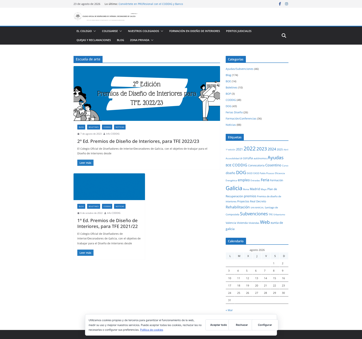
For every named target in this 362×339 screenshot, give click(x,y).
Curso (285, 165)
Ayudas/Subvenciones (239, 69)
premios (250, 196)
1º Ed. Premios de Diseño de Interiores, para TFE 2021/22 (107, 223)
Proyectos (243, 201)
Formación (276, 180)
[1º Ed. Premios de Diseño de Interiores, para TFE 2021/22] (109, 186)
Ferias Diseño (234, 112)
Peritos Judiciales (239, 31)
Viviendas (253, 223)
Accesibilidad (232, 158)
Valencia (231, 223)
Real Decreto (258, 201)
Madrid (255, 189)
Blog (120, 40)
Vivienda (242, 223)
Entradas (255, 180)
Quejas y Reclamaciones (94, 40)
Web (265, 222)
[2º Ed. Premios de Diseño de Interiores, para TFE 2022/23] (147, 93)
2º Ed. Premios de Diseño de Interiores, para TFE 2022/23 (138, 141)
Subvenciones (254, 214)
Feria (265, 179)
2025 (280, 149)
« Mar (229, 310)
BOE (228, 81)
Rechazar (242, 324)
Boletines (94, 127)
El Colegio (84, 31)
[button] (94, 31)
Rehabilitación (238, 207)
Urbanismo (279, 214)
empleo (244, 180)
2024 (272, 149)
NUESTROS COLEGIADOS (143, 31)
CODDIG (107, 127)
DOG (229, 106)
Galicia (234, 188)
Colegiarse (110, 31)
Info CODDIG (113, 133)
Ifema (246, 189)
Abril (286, 149)
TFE (271, 214)
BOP (228, 93)
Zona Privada (139, 40)
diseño (230, 173)
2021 (239, 149)
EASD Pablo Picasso (263, 173)
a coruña (246, 158)
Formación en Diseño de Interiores (194, 31)
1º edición (230, 149)
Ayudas (276, 157)
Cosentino (273, 165)
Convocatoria (256, 165)
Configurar (265, 324)
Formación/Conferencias (241, 118)
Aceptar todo (218, 324)
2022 (250, 148)
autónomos (260, 158)
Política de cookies (151, 329)
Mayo (264, 189)
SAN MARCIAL (257, 207)
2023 (261, 149)
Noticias (120, 127)
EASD (250, 173)
